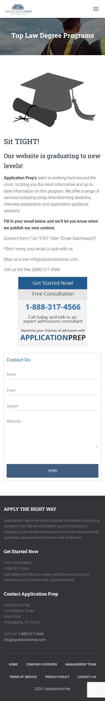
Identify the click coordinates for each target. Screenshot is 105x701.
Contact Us (86, 677)
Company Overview (41, 664)
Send (52, 471)
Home (13, 664)
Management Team (80, 664)
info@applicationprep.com (54, 259)
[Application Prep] (20, 9)
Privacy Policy (57, 677)
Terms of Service (23, 677)
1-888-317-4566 (31, 634)
